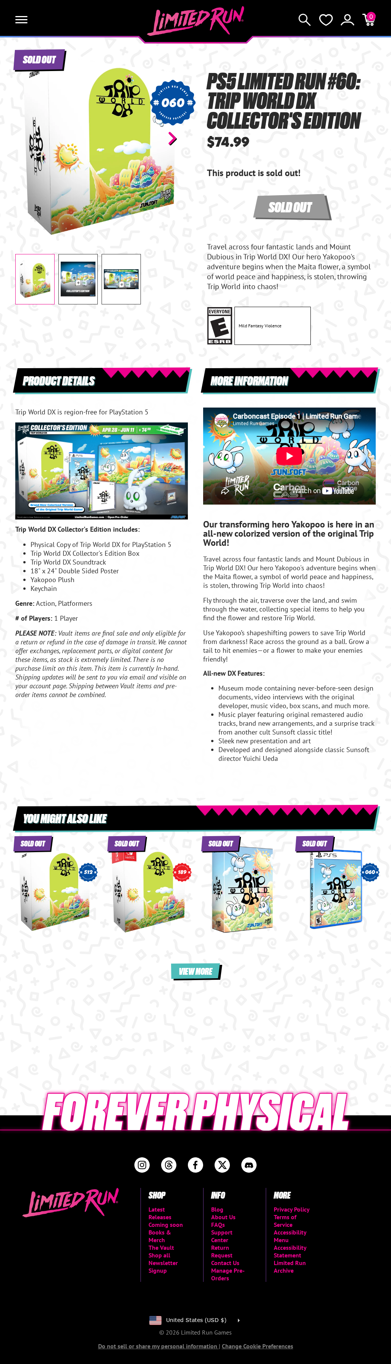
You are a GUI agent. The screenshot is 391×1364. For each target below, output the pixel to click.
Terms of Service (285, 1220)
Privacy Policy (292, 1209)
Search (305, 20)
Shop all (159, 1255)
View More (195, 971)
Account (347, 20)
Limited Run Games (195, 21)
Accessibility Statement (290, 1251)
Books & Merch (160, 1236)
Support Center (222, 1236)
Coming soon (166, 1224)
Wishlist (326, 20)
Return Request (222, 1251)
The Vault (161, 1247)
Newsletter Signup (163, 1266)
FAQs (218, 1224)
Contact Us (225, 1263)
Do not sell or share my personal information (158, 1346)
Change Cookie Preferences (257, 1346)
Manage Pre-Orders (228, 1274)
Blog (217, 1209)
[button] (27, 138)
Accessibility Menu (290, 1236)
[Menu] (21, 20)
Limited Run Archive (290, 1266)
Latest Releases (160, 1213)
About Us (223, 1217)
